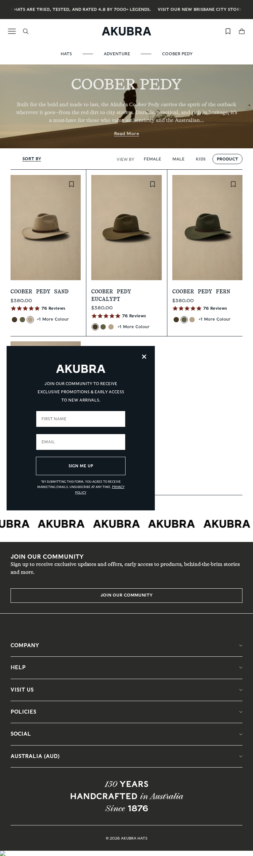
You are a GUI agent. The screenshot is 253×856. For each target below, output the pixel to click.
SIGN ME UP (81, 465)
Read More (126, 133)
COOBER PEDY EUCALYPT (111, 295)
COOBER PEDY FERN (201, 292)
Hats (66, 53)
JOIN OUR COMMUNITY (126, 595)
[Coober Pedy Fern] (22, 320)
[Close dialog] (144, 357)
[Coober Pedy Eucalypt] (14, 320)
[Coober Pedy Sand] (30, 320)
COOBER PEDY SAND (40, 292)
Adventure (117, 53)
